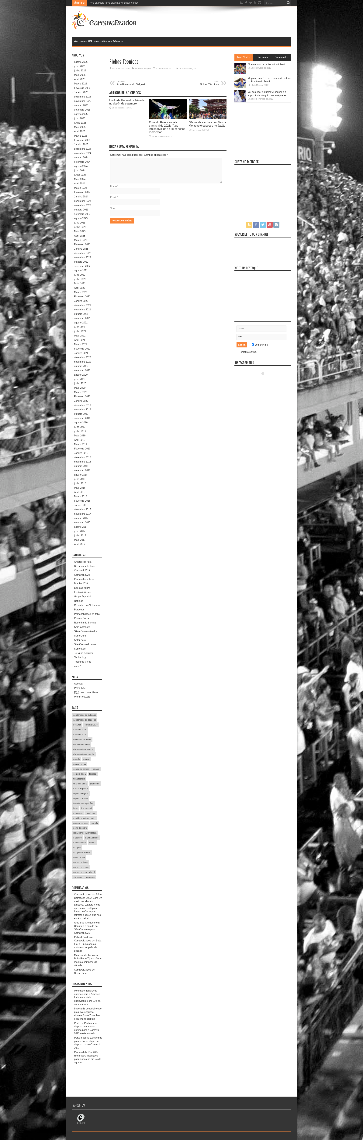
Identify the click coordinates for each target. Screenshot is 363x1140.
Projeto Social (81, 618)
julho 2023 (79, 222)
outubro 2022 (81, 261)
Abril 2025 (79, 131)
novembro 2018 (82, 461)
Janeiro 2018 (81, 505)
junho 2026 (80, 70)
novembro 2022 (82, 257)
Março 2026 (80, 83)
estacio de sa (79, 774)
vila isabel (77, 877)
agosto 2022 (81, 270)
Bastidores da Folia (84, 566)
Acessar (78, 683)
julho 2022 (79, 274)
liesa (75, 808)
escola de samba (81, 769)
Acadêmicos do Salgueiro (132, 83)
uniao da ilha (79, 857)
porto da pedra (80, 828)
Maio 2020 (79, 387)
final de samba (80, 784)
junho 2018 (80, 483)
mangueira (78, 813)
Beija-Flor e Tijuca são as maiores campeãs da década (88, 962)
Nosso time (80, 973)
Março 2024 (80, 187)
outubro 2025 (81, 105)
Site (112, 208)
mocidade (91, 813)
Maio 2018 (79, 487)
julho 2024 (79, 170)
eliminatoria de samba (83, 749)
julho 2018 (79, 479)
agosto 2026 (81, 61)
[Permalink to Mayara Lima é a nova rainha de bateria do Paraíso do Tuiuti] (240, 87)
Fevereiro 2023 (82, 244)
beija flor (77, 725)
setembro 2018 (82, 470)
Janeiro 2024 (81, 196)
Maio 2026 (79, 74)
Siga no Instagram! (265, 380)
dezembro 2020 (82, 357)
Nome (113, 186)
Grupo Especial (82, 596)
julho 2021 (79, 327)
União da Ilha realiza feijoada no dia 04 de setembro (126, 102)
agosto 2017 (81, 526)
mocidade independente (84, 818)
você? (77, 666)
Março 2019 (80, 444)
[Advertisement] (222, 21)
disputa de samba (81, 744)
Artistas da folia (82, 561)
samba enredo (92, 838)
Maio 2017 (79, 539)
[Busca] (288, 3)
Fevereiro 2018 (82, 500)
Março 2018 (80, 496)
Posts (80, 688)
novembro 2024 (82, 153)
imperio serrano (80, 798)
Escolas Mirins (82, 587)
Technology (80, 657)
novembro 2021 (82, 309)
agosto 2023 (81, 218)
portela (95, 823)
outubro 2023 (81, 209)
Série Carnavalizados (85, 631)
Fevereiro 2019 (82, 448)
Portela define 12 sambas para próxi (107, 3)
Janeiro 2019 (81, 453)
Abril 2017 (79, 544)
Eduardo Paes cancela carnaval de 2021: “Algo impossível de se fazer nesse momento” (167, 127)
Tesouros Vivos (82, 661)
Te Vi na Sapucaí (83, 653)
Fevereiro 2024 (82, 192)
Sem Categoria (144, 68)
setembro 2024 (82, 161)
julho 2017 (79, 531)
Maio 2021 (79, 335)
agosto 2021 (81, 322)
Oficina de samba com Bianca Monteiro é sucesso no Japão (207, 124)
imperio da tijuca (80, 793)
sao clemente (79, 842)
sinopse (77, 847)
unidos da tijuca (80, 862)
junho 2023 (80, 227)
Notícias (78, 600)
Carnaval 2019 (82, 570)
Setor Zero (80, 640)
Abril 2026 (79, 79)
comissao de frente (82, 739)
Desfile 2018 (81, 583)
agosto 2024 (81, 166)
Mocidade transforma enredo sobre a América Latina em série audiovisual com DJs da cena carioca (87, 997)
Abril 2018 (79, 492)
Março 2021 (80, 344)
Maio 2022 (79, 283)
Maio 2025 (79, 127)
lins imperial (86, 808)
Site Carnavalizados (85, 644)
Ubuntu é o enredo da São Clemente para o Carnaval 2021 (86, 929)
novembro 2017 (82, 513)
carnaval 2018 (91, 725)
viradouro (90, 877)
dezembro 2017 (82, 509)
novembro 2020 (82, 361)
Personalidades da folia (87, 614)
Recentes (263, 57)
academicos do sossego (84, 720)
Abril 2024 (79, 183)
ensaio (86, 759)
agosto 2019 (81, 422)
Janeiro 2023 (81, 248)
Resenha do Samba (85, 622)
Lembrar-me (261, 344)
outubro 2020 (81, 366)
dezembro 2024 (82, 148)
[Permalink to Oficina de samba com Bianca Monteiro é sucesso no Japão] (207, 118)
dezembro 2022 (82, 253)
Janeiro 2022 (81, 300)
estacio (96, 769)
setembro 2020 (82, 370)
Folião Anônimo (82, 592)
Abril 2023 (79, 235)
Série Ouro (80, 635)
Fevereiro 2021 (82, 348)
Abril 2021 (79, 340)
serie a (92, 842)
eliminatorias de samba (83, 754)
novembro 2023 (82, 205)
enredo (76, 759)
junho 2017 (80, 535)
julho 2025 (79, 118)
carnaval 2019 (79, 730)
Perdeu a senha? (248, 351)
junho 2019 (80, 431)
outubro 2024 (81, 157)
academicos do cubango (84, 715)
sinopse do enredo (81, 852)
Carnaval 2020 (82, 574)
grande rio (94, 784)
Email (113, 197)
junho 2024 (80, 174)
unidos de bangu (80, 867)
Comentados (282, 57)
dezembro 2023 (82, 201)
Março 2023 (80, 240)
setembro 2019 (82, 418)
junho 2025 (80, 122)
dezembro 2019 (82, 405)
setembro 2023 (82, 214)
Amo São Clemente (84, 922)
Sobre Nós (80, 648)
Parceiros (79, 609)
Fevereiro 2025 (82, 140)
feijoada (92, 774)
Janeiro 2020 (81, 400)
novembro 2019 (82, 409)
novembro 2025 (82, 101)
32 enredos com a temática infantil (266, 64)
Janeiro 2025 (81, 144)
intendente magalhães (83, 803)
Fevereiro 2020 (82, 396)
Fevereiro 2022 (82, 296)
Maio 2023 (79, 231)
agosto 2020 (81, 374)
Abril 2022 (79, 287)
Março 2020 (80, 392)
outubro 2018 (81, 466)
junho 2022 (80, 279)
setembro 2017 (82, 522)
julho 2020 (79, 379)
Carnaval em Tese (84, 579)
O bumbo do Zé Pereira (87, 605)
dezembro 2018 (82, 457)
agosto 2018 (81, 474)
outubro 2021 (81, 313)
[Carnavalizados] (104, 27)
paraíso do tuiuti (80, 823)
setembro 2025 (82, 109)
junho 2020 (80, 383)
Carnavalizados (123, 68)
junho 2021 (80, 331)
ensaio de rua (79, 764)
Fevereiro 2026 (82, 88)
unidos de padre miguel (84, 872)
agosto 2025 (81, 114)
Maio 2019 (79, 435)
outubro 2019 (81, 413)
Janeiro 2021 (81, 353)
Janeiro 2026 (81, 92)
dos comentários (86, 692)
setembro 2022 (82, 266)
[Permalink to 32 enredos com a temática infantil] (240, 73)
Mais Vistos (243, 57)
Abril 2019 (79, 440)
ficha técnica (79, 779)
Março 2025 (80, 135)
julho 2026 (79, 66)
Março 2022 (80, 292)
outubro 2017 (81, 518)
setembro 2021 (82, 318)
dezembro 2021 (82, 305)
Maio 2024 (79, 179)
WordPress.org (82, 696)
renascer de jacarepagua (84, 833)
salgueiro (77, 838)
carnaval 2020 (79, 734)
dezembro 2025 (82, 96)
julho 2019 (79, 426)
